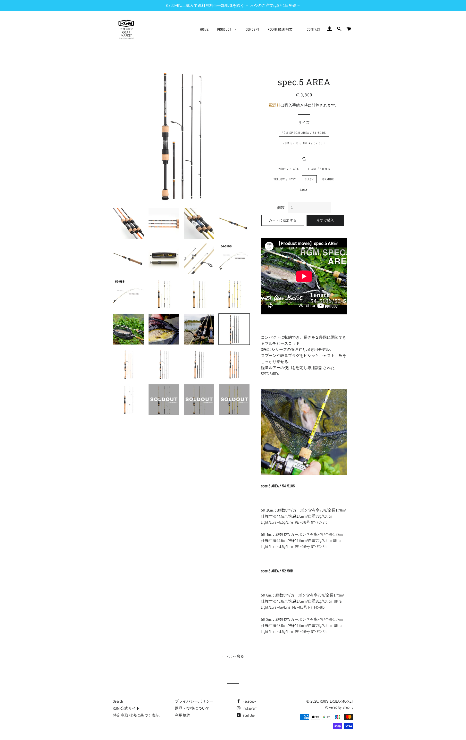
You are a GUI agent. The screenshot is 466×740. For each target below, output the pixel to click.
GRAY (304, 190)
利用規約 (182, 715)
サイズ (304, 122)
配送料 (275, 105)
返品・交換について (192, 708)
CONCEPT (252, 29)
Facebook (248, 701)
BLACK (309, 179)
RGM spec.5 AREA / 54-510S (304, 133)
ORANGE (328, 179)
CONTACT (314, 29)
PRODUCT (225, 29)
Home (204, 29)
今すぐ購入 (325, 220)
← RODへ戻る (233, 656)
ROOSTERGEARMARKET (336, 701)
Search (118, 701)
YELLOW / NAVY (285, 179)
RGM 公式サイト (126, 708)
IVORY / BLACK (288, 169)
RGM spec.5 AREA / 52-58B (304, 143)
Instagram (249, 708)
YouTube (248, 715)
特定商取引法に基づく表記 (136, 715)
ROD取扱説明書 (281, 29)
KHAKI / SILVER (319, 169)
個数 (281, 207)
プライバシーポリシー (194, 701)
